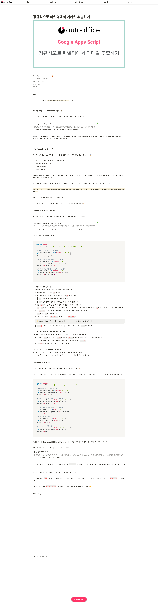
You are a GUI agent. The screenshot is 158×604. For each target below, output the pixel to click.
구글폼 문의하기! (79, 599)
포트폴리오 (53, 2)
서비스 (27, 2)
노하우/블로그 (79, 2)
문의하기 (130, 2)
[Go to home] (6, 2)
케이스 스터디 (105, 2)
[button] (79, 127)
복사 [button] (123, 242)
